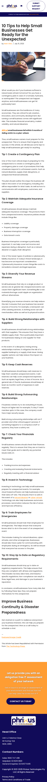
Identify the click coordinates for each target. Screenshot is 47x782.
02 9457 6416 (24, 764)
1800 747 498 (14, 758)
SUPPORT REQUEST (36, 6)
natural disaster (21, 497)
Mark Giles (8, 44)
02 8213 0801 (16, 761)
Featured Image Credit (11, 637)
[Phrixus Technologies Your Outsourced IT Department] (12, 6)
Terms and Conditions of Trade (16, 779)
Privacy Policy (8, 777)
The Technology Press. (15, 646)
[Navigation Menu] (2, 6)
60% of (5, 130)
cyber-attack (36, 497)
